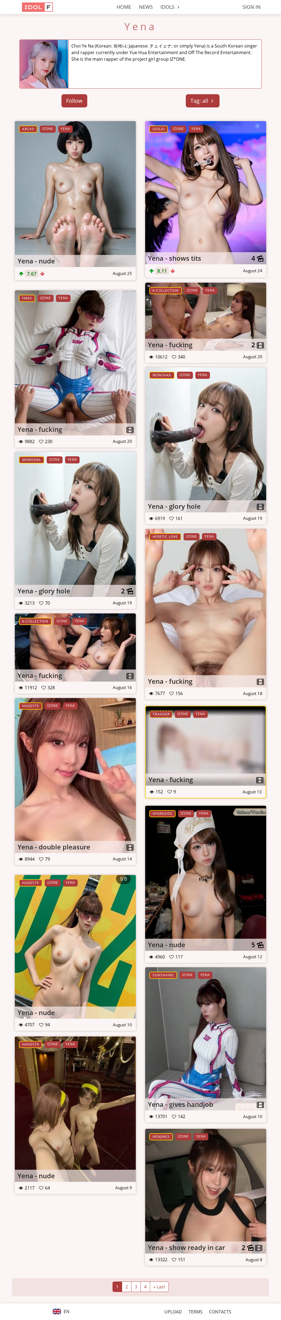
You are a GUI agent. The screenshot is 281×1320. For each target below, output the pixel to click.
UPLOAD (173, 1312)
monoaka (162, 375)
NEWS (146, 7)
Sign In (252, 7)
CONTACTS (220, 1312)
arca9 (28, 129)
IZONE (47, 128)
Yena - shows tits (174, 258)
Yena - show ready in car (186, 1247)
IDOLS (168, 7)
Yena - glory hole (174, 506)
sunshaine (163, 975)
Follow (74, 100)
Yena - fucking (170, 344)
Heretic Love (165, 536)
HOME (124, 7)
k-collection (166, 290)
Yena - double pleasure (54, 846)
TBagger (161, 714)
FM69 (27, 298)
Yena (140, 26)
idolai (159, 129)
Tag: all (199, 100)
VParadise (162, 813)
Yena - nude (36, 260)
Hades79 (30, 706)
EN (66, 1311)
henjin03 (161, 1136)
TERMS (196, 1312)
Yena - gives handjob (180, 1104)
